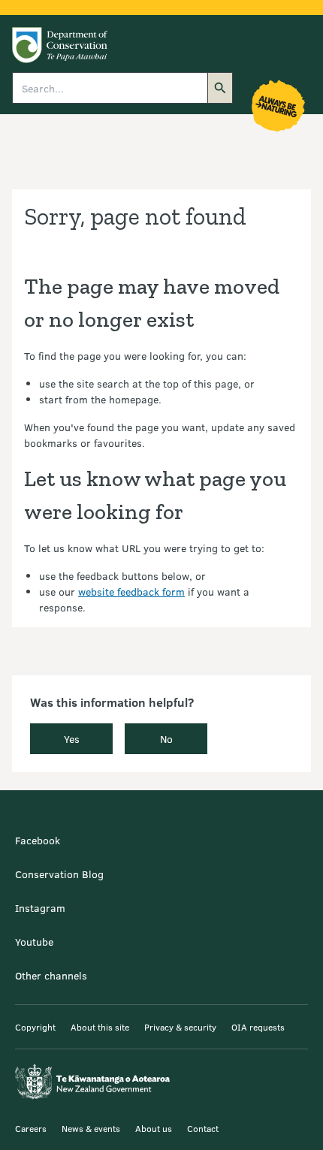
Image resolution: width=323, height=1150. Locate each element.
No (166, 739)
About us (153, 1128)
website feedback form (131, 591)
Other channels (51, 975)
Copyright (35, 1027)
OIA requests (258, 1027)
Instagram (40, 908)
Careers (31, 1128)
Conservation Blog (59, 874)
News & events (91, 1128)
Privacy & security (180, 1027)
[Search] (220, 88)
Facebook (37, 840)
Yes (72, 739)
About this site (100, 1027)
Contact (203, 1128)
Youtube (34, 941)
